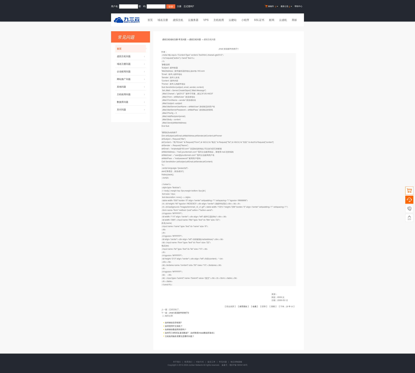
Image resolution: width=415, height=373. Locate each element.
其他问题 (121, 86)
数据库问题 (122, 101)
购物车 (272, 6)
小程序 (245, 20)
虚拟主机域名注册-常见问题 (174, 39)
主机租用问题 (123, 94)
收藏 (254, 306)
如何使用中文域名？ (174, 325)
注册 (179, 6)
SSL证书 (259, 20)
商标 (294, 20)
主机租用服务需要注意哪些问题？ (179, 336)
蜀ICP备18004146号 (238, 364)
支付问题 (121, 109)
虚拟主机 (178, 20)
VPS (206, 20)
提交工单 (211, 361)
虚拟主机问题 (123, 56)
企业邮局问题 (123, 71)
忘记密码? (189, 6)
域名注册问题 (123, 63)
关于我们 (177, 361)
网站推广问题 (123, 79)
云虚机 (283, 20)
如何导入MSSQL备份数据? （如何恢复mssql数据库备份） (190, 332)
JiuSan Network (196, 364)
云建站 (233, 20)
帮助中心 (298, 6)
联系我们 (188, 361)
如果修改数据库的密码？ (175, 329)
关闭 (273, 306)
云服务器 (193, 20)
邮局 (271, 20)
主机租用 (218, 20)
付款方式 (200, 361)
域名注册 (163, 20)
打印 (264, 306)
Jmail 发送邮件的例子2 (179, 312)
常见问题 (223, 361)
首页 (150, 20)
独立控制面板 (236, 361)
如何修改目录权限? (173, 322)
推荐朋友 (243, 306)
